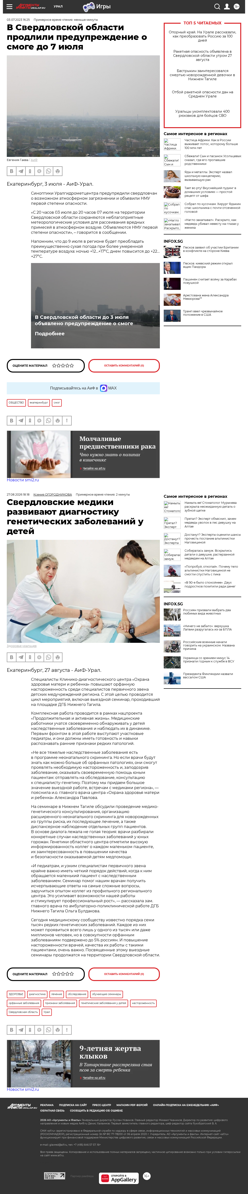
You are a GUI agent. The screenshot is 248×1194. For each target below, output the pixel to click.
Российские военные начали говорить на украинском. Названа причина (209, 645)
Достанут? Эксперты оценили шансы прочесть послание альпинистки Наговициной (213, 538)
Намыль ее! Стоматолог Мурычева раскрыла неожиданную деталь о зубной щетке (211, 506)
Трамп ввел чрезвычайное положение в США (203, 313)
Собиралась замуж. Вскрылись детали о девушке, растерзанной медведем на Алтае (209, 554)
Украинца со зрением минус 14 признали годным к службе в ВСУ (208, 659)
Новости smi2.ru (23, 480)
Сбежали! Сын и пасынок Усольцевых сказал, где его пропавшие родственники (213, 160)
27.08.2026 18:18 (18, 494)
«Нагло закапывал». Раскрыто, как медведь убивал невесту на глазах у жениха (212, 223)
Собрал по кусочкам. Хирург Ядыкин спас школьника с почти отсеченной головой (213, 207)
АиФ (34, 160)
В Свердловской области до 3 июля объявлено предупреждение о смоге (84, 320)
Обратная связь (52, 1110)
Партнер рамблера (81, 1176)
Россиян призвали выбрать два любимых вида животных (207, 611)
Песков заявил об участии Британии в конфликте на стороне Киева (211, 249)
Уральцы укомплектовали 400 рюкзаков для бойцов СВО (202, 114)
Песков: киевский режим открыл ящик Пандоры (208, 265)
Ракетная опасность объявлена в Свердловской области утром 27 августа (202, 56)
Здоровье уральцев (22, 646)
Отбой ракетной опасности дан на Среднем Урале (202, 94)
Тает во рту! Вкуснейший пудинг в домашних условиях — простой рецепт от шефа (210, 192)
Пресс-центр (101, 1105)
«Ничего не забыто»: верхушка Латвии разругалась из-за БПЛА (207, 627)
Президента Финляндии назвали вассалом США (208, 675)
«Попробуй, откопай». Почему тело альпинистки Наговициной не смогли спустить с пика (211, 570)
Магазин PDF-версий (131, 1105)
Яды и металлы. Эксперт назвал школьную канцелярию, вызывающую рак (208, 176)
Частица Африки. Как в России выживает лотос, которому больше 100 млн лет (211, 144)
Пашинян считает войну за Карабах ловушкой (210, 281)
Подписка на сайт (73, 1105)
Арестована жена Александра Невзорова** (206, 297)
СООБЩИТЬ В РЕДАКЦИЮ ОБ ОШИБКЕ (96, 1110)
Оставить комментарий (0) (124, 365)
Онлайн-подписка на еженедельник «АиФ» (186, 1105)
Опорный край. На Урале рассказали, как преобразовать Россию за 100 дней (202, 36)
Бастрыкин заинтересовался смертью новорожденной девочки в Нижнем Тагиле (202, 75)
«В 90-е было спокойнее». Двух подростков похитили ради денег (210, 584)
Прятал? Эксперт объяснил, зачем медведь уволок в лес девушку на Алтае (210, 522)
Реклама (47, 1105)
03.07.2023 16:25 (18, 20)
